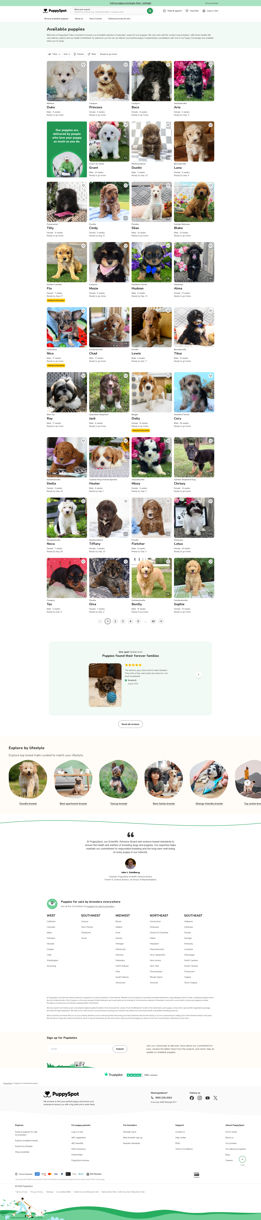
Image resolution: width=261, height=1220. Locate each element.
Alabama (188, 921)
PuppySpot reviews (80, 1160)
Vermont (154, 982)
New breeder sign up (132, 1137)
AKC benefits (77, 1143)
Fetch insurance (79, 1149)
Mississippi (189, 954)
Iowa (118, 932)
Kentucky (188, 943)
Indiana (119, 927)
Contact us (180, 1132)
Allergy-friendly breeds (209, 803)
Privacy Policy (36, 1192)
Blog (228, 1154)
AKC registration (79, 1137)
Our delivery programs (236, 1149)
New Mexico (87, 927)
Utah (49, 954)
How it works (95, 18)
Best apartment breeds (73, 803)
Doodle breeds (28, 803)
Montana (51, 938)
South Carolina (191, 965)
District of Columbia (159, 932)
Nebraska (120, 960)
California (51, 921)
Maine (153, 938)
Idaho (49, 932)
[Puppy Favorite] (83, 65)
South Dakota (122, 977)
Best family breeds (164, 803)
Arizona (84, 921)
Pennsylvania (156, 971)
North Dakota (122, 965)
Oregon (50, 949)
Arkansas (188, 927)
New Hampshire (157, 954)
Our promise (231, 1143)
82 (153, 621)
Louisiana (188, 949)
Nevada (50, 943)
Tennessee (189, 971)
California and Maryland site (86, 1192)
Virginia (187, 977)
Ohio (118, 971)
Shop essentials (22, 1152)
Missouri (119, 954)
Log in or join (77, 1132)
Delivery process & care (119, 18)
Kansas (119, 938)
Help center (180, 1137)
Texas (84, 938)
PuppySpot (7, 1083)
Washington (52, 960)
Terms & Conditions (184, 1149)
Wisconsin (120, 982)
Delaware (154, 927)
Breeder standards (131, 1143)
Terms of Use (21, 1192)
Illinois (118, 921)
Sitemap (49, 1192)
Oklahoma (86, 932)
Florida (187, 932)
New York (154, 965)
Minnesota (120, 949)
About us (79, 18)
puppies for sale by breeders (100, 906)
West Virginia (190, 982)
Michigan (120, 943)
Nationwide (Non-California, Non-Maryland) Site (123, 1192)
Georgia (188, 938)
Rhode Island (156, 977)
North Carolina (191, 960)
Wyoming (51, 965)
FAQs (177, 1143)
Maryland (154, 943)
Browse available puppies (56, 18)
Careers (229, 1160)
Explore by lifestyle (23, 1146)
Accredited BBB (64, 1192)
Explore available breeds (26, 1140)
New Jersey (155, 960)
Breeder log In (129, 1132)
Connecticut (155, 921)
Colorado (51, 927)
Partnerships (77, 1154)
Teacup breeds (118, 803)
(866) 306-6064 (163, 1097)
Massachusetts (157, 949)
